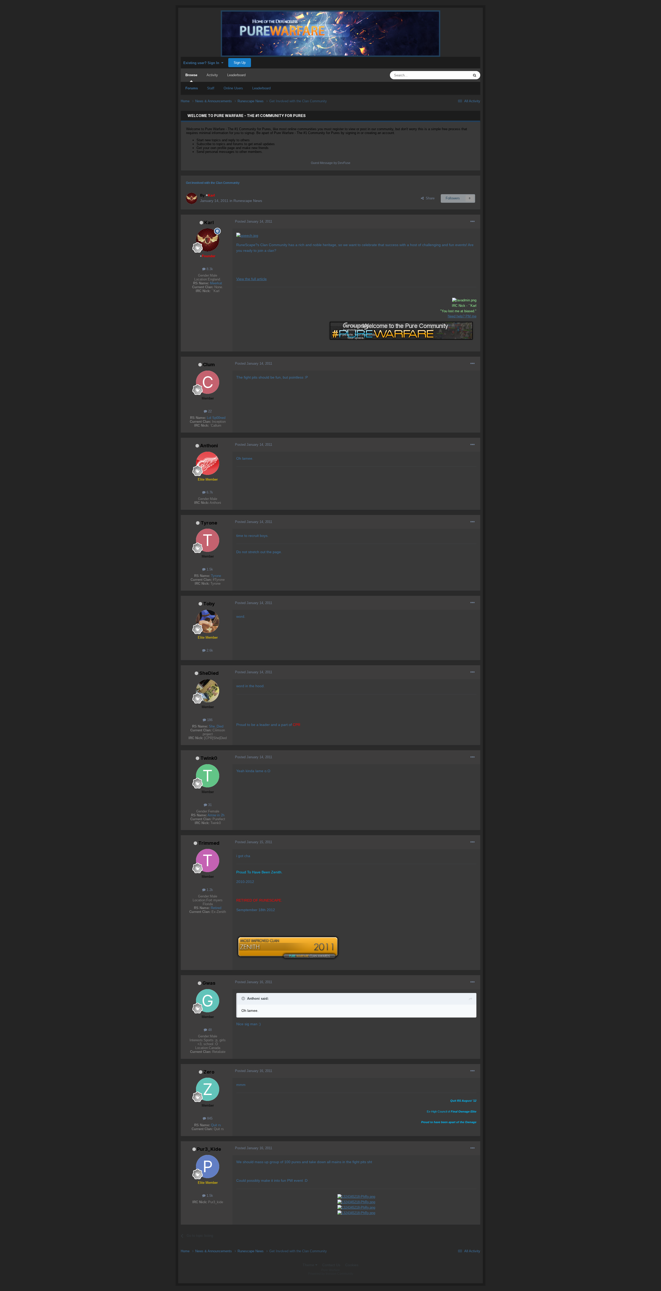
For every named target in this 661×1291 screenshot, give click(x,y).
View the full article (251, 279)
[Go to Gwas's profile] (207, 1000)
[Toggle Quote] (243, 998)
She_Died (216, 726)
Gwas (208, 983)
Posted (253, 221)
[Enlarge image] (247, 235)
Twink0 (208, 758)
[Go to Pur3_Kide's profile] (207, 1166)
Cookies (351, 1265)
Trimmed (208, 843)
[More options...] (472, 221)
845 (209, 1118)
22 (209, 411)
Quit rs (216, 1125)
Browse (191, 75)
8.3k (209, 269)
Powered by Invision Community (330, 1274)
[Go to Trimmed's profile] (207, 860)
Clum (209, 364)
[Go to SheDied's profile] (207, 690)
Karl (209, 222)
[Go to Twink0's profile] (207, 775)
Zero (208, 1072)
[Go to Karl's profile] (191, 198)
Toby (209, 603)
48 (209, 1030)
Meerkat (216, 283)
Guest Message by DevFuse (330, 163)
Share (429, 198)
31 (209, 805)
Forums (191, 88)
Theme (309, 1265)
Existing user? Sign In (202, 63)
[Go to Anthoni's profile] (207, 463)
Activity (212, 75)
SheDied (209, 673)
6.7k (209, 492)
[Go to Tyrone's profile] (207, 540)
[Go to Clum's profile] (207, 382)
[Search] (474, 75)
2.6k (209, 650)
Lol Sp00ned (216, 418)
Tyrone (209, 523)
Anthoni (209, 445)
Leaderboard (261, 88)
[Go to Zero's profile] (207, 1089)
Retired (216, 908)
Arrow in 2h (216, 815)
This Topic (455, 75)
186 (209, 720)
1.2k (209, 890)
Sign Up (240, 63)
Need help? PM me (462, 316)
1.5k (209, 569)
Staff (210, 88)
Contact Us (331, 1265)
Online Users (233, 88)
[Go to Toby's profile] (207, 621)
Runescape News (247, 201)
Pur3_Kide (209, 1149)
